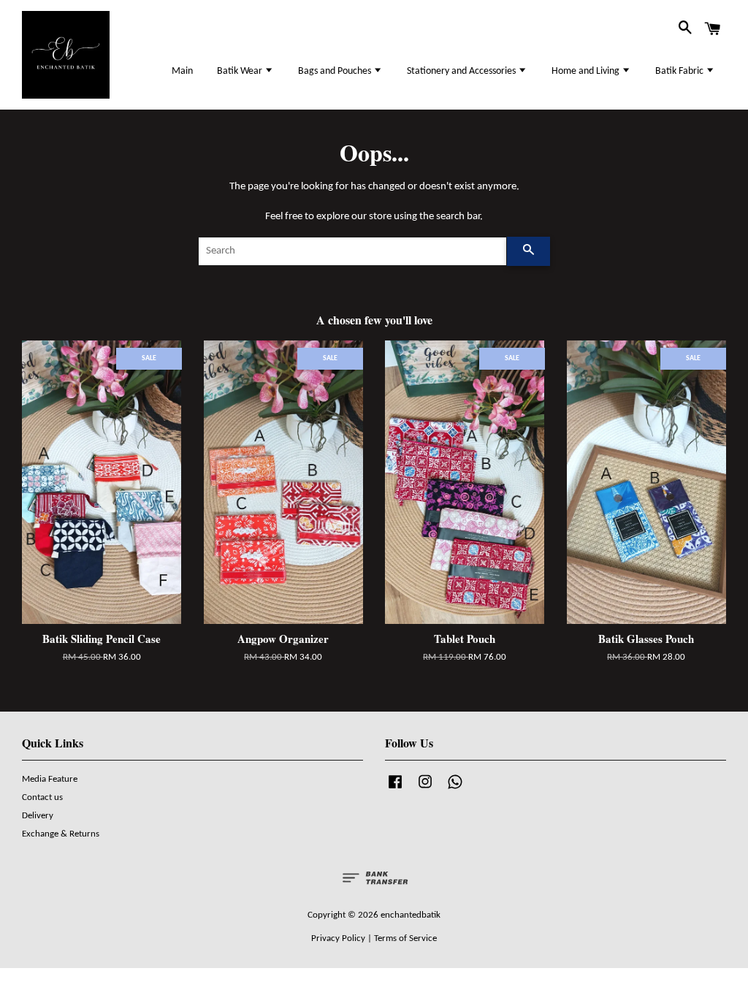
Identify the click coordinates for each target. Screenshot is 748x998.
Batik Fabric (680, 71)
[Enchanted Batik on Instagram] (425, 789)
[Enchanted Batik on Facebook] (395, 789)
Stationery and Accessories (462, 71)
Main (182, 71)
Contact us (42, 797)
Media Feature (49, 779)
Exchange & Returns (60, 834)
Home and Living (587, 71)
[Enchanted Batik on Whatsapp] (455, 789)
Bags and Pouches (335, 71)
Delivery (37, 815)
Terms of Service (405, 938)
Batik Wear (240, 71)
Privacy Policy (338, 938)
